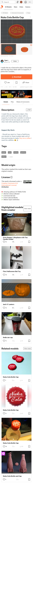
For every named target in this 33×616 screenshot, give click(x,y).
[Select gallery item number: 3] (16, 439)
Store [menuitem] (15, 7)
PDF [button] (29, 110)
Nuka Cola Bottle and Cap (12, 476)
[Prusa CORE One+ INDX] (16, 94)
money (16, 152)
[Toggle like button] (4, 242)
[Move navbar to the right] (31, 7)
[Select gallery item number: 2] (17, 234)
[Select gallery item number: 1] (15, 234)
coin (9, 152)
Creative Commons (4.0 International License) (9, 185)
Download (17, 77)
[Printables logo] (2, 7)
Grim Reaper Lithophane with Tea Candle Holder (15, 238)
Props (28, 12)
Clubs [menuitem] (21, 7)
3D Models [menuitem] (8, 7)
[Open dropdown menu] (30, 17)
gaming (23, 152)
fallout (4, 156)
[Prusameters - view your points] (21, 2)
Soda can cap (8, 337)
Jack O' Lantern (8, 304)
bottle (4, 152)
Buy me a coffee (25, 138)
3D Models (5, 12)
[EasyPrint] (17, 2)
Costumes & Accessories (18, 12)
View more (27, 208)
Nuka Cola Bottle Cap (11, 377)
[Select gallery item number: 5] (19, 439)
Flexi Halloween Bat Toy (12, 271)
